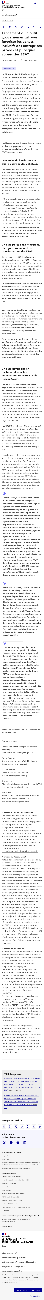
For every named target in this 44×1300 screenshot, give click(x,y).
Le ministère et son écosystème (11, 1152)
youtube (18, 1142)
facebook (11, 1142)
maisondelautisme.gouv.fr (11, 1271)
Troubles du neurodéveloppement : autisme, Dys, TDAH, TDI (20, 1216)
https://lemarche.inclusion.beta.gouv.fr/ (20, 851)
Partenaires (5, 1159)
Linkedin (4, 27)
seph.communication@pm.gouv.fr (17, 752)
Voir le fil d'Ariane (7, 20)
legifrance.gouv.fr (8, 1262)
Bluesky (22, 27)
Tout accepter (21, 1290)
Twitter (16, 27)
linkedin (24, 1142)
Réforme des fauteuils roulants (11, 1177)
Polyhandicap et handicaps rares (12, 1200)
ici (14, 732)
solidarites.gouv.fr (8, 1253)
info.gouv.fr (6, 1266)
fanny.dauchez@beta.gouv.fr (15, 764)
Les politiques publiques (9, 1173)
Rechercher (35, 3)
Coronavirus (5, 1211)
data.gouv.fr (19, 1266)
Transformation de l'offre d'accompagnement (16, 1207)
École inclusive (6, 1190)
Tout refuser (36, 1290)
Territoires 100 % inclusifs (9, 1204)
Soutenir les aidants (8, 1187)
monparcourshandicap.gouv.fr (13, 1258)
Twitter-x (4, 1142)
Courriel (34, 27)
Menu (41, 3)
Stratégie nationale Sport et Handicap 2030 (15, 1180)
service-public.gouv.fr (26, 1262)
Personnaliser (35, 1296)
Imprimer (28, 27)
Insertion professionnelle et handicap (13, 1194)
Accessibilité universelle (9, 1183)
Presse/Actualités (7, 1226)
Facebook (10, 27)
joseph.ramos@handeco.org (14, 775)
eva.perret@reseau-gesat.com (15, 801)
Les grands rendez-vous (9, 1156)
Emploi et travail (9, 68)
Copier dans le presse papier (40, 27)
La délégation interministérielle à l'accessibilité (16, 1168)
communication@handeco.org (16, 787)
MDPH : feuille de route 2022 (10, 1197)
